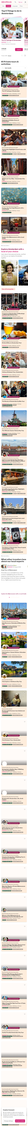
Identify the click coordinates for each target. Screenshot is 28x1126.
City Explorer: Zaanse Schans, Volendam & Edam (14, 653)
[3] (12, 597)
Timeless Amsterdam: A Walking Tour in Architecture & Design (13, 857)
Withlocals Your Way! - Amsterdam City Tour (13, 179)
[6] (15, 597)
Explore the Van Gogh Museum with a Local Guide (13, 208)
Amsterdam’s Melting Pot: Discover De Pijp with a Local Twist (13, 1091)
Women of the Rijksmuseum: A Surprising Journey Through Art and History (12, 917)
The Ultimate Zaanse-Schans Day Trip (13, 430)
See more (9, 282)
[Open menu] (25, 2)
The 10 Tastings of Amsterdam (11, 91)
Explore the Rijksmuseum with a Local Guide (13, 237)
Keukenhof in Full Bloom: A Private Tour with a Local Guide (13, 1062)
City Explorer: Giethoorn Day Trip (12, 681)
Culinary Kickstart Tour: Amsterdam (12, 372)
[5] (14, 597)
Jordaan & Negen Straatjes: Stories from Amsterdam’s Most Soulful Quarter (13, 945)
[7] (16, 597)
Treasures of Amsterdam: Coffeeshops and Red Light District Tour (13, 314)
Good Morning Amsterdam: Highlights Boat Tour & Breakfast (13, 489)
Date (3, 6)
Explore (19, 49)
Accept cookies (20, 1121)
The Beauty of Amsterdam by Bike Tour (13, 401)
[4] (13, 597)
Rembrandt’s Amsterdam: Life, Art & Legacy (12, 799)
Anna (15, 565)
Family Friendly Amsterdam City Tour (13, 1032)
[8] (17, 597)
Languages (15, 6)
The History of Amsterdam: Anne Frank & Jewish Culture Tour (14, 548)
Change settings (8, 1121)
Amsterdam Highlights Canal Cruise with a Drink (14, 150)
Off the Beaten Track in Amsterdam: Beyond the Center (12, 828)
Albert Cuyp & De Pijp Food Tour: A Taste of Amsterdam (13, 1003)
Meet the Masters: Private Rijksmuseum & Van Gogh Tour (13, 886)
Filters (21, 6)
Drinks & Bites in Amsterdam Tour (12, 342)
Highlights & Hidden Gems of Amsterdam (10, 120)
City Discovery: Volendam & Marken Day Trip (13, 623)
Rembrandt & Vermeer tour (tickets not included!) (13, 711)
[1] (10, 597)
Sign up (20, 2)
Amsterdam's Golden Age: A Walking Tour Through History (12, 769)
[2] (11, 597)
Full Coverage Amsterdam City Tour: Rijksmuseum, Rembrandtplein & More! (13, 460)
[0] (9, 597)
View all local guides (7, 289)
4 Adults (8, 6)
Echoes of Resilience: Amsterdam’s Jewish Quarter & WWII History (12, 974)
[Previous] (22, 55)
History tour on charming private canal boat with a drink (13, 519)
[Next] (25, 55)
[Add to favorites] (25, 73)
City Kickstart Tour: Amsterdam (11, 740)
